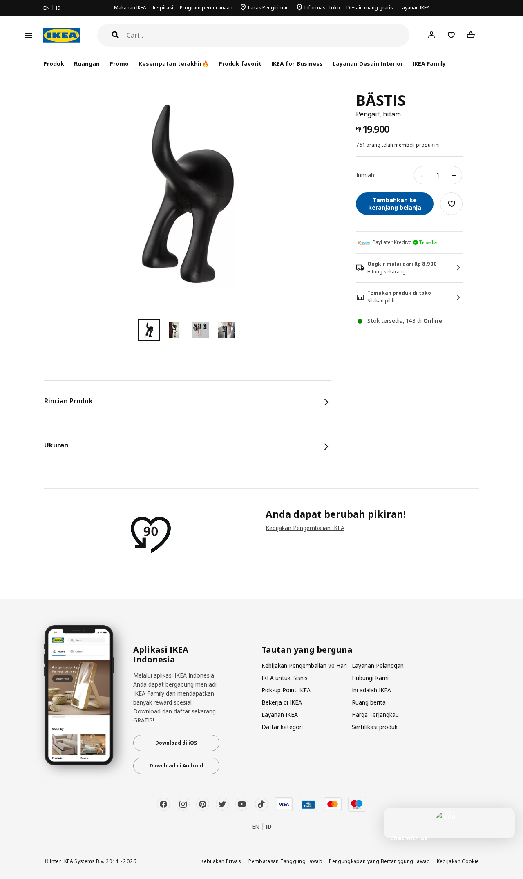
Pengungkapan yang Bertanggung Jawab (379, 861)
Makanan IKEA (130, 7)
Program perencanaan (206, 7)
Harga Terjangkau (375, 714)
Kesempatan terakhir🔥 (174, 63)
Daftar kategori (282, 727)
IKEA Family (429, 63)
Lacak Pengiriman (268, 7)
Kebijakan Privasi (221, 861)
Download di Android (176, 765)
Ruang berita (369, 702)
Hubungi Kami (370, 678)
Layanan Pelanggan (378, 665)
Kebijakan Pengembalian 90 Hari (304, 665)
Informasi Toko (322, 7)
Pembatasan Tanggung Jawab (285, 861)
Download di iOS (176, 742)
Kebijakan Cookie (458, 861)
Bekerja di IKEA (282, 702)
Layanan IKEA (415, 7)
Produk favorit (240, 63)
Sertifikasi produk (375, 727)
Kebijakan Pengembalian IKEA (305, 528)
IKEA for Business (296, 63)
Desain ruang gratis (369, 7)
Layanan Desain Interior (368, 63)
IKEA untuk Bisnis (285, 678)
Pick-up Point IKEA (286, 690)
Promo (119, 63)
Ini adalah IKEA (371, 690)
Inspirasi (163, 7)
